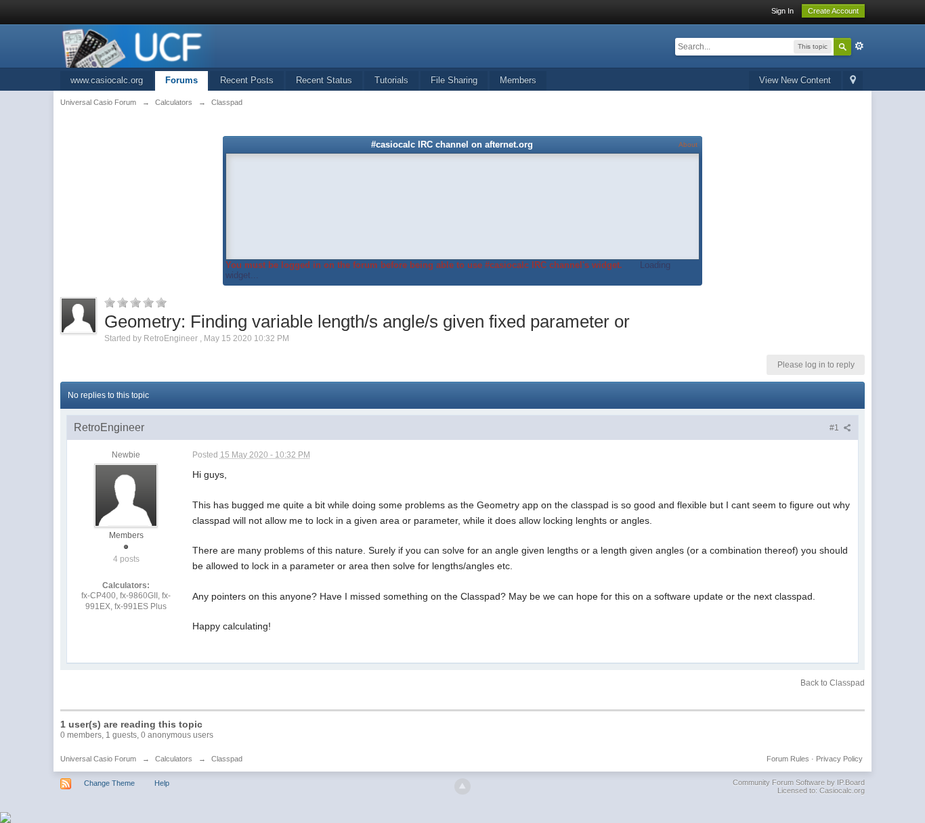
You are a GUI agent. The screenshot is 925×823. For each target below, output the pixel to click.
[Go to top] (462, 786)
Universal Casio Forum (98, 759)
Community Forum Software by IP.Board (799, 782)
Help (161, 783)
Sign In (782, 11)
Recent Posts (247, 80)
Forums (181, 80)
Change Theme (109, 783)
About (688, 144)
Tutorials (391, 80)
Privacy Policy (839, 759)
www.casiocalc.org (106, 80)
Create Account (833, 11)
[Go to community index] (138, 45)
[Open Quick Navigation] (853, 81)
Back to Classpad (832, 683)
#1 (835, 427)
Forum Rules (788, 759)
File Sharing (454, 80)
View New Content (795, 80)
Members (518, 80)
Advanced (859, 46)
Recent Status (324, 80)
